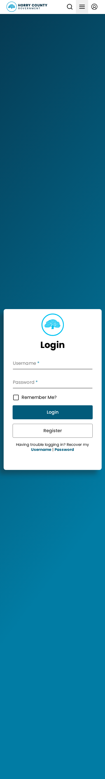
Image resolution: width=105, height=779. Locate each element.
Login (53, 412)
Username (41, 449)
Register (52, 430)
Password (64, 449)
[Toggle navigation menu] (82, 6)
